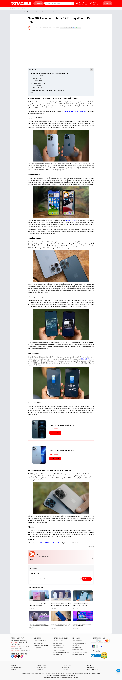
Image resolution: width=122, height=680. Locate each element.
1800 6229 (81, 2)
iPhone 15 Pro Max (66, 665)
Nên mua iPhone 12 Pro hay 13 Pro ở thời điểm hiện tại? (48, 90)
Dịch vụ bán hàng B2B (59, 654)
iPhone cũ (13, 669)
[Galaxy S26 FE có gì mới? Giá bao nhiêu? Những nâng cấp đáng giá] (61, 616)
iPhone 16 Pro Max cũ (92, 669)
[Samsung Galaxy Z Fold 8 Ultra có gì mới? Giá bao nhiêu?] (39, 595)
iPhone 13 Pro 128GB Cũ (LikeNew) (61, 451)
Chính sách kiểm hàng (78, 654)
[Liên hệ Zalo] (118, 670)
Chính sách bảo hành (77, 649)
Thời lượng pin (36, 85)
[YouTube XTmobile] (15, 656)
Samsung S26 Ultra (41, 667)
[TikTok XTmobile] (18, 656)
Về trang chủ (37, 647)
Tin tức (18, 8)
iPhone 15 (89, 665)
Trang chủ (12, 8)
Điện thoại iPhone (15, 663)
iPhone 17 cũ (40, 669)
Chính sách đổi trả (76, 647)
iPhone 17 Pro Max (41, 663)
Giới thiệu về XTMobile (40, 640)
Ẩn (91, 69)
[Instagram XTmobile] (21, 656)
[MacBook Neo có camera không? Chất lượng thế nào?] (83, 616)
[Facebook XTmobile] (12, 656)
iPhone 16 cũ (65, 669)
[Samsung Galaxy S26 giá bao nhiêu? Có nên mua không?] (83, 595)
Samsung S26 (65, 667)
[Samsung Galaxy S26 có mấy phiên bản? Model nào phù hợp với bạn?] (61, 595)
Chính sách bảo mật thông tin (79, 652)
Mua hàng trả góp (58, 640)
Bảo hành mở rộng (77, 640)
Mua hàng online (57, 643)
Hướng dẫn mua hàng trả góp (61, 652)
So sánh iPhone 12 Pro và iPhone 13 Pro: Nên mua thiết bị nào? (50, 73)
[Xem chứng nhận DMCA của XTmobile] (104, 655)
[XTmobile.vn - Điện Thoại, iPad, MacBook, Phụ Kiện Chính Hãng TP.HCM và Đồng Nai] (21, 3)
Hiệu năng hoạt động (38, 83)
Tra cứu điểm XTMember (60, 650)
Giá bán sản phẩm (37, 88)
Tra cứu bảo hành (58, 647)
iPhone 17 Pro (65, 663)
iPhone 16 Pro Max (41, 665)
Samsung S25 (90, 667)
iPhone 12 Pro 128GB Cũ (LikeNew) (61, 425)
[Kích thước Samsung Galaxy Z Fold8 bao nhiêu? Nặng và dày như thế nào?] (39, 616)
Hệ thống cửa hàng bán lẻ (41, 645)
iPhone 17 (89, 663)
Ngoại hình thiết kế (37, 76)
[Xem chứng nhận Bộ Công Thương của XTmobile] (96, 655)
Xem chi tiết (55, 433)
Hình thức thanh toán (58, 645)
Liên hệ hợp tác (38, 643)
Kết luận (33, 93)
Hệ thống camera (36, 80)
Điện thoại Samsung (16, 667)
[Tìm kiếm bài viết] (72, 3)
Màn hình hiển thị (36, 78)
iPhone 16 (13, 665)
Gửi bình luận (86, 578)
